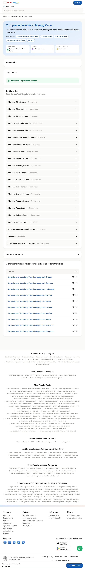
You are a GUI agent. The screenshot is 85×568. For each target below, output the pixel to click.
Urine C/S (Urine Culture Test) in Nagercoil (66, 406)
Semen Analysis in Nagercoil (41, 406)
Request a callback (29, 518)
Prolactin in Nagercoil (12, 388)
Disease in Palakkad (15, 457)
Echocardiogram (47, 442)
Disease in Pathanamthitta (32, 457)
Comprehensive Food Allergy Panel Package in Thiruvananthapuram (43, 497)
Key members (8, 518)
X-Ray (17, 442)
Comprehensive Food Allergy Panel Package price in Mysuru (29, 319)
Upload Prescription (30, 515)
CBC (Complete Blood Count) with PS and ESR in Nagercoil (60, 413)
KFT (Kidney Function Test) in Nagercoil (18, 406)
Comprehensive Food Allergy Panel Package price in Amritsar (30, 295)
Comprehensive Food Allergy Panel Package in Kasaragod (60, 501)
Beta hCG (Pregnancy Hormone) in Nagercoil (65, 388)
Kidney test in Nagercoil (33, 471)
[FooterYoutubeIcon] (5, 542)
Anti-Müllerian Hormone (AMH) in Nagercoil (23, 431)
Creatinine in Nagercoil (71, 393)
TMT (38, 442)
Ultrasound (25, 442)
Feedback (26, 523)
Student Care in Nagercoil (55, 378)
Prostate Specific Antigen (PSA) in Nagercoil (35, 388)
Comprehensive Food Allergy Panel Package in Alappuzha (61, 499)
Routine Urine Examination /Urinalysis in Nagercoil (58, 396)
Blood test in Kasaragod (72, 357)
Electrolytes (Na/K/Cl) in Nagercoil (64, 416)
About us (6, 515)
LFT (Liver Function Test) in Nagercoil (21, 391)
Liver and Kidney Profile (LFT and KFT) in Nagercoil (20, 418)
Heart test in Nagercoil (53, 468)
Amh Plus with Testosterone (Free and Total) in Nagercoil (28, 423)
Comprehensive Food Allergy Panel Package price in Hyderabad (31, 289)
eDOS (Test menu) (73, 515)
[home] (13, 3)
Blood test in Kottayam (48, 359)
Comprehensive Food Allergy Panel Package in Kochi (24, 487)
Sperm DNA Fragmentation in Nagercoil (27, 426)
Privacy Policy (48, 556)
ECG (32, 442)
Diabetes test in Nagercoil (35, 468)
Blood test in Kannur (56, 357)
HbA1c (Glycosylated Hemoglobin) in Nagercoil (26, 396)
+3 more (30, 40)
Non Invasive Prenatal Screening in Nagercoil (56, 426)
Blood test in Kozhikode (65, 359)
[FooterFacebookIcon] (14, 542)
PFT (56, 442)
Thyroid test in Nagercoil (17, 468)
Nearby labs (27, 526)
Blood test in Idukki (42, 357)
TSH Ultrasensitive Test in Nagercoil (24, 398)
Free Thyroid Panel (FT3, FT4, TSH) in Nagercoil (20, 401)
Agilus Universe (9, 531)
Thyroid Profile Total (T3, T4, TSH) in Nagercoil (54, 411)
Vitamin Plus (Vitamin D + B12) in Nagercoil (61, 423)
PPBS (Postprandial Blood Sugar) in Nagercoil (47, 393)
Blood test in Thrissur (42, 364)
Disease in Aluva (29, 452)
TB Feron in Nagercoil (59, 421)
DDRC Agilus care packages (33, 520)
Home (5, 16)
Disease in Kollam (25, 455)
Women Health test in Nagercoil (20, 473)
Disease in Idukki (42, 452)
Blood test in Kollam (33, 359)
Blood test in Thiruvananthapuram (68, 362)
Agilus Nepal (8, 528)
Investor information (74, 518)
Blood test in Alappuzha (12, 357)
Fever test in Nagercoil (16, 471)
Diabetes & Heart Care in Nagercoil (33, 378)
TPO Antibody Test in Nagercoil (70, 401)
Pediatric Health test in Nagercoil (43, 473)
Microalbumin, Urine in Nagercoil (20, 416)
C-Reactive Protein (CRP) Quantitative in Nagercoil (34, 421)
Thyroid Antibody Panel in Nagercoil (45, 403)
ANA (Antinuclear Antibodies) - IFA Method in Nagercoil (55, 398)
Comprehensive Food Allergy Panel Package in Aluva (60, 487)
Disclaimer (58, 556)
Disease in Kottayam (40, 455)
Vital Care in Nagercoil (16, 375)
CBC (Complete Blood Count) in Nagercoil (56, 408)
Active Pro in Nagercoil (50, 375)
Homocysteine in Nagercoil (67, 403)
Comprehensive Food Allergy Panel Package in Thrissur (63, 494)
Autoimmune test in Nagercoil (65, 473)
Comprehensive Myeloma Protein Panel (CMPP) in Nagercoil (57, 431)
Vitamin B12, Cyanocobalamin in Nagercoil (28, 408)
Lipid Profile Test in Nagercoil (42, 416)
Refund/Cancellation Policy (60, 560)
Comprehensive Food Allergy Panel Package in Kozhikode (24, 489)
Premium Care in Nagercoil (68, 375)
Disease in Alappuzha (14, 452)
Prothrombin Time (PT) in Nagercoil (20, 403)
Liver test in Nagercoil (50, 471)
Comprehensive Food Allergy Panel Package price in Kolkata (29, 301)
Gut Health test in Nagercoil (67, 471)
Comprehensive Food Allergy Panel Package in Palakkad (23, 499)
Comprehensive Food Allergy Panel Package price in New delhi (30, 325)
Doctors (6, 520)
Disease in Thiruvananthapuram (52, 457)
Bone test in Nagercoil (69, 468)
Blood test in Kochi (18, 359)
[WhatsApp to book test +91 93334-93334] (80, 548)
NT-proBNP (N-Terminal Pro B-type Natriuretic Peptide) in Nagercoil (59, 418)
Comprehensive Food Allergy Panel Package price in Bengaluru (30, 331)
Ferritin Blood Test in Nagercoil (45, 391)
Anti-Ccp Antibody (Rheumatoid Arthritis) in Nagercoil (23, 413)
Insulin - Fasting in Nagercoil (66, 391)
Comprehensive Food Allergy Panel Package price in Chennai (30, 277)
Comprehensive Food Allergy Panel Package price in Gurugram (30, 283)
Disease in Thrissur (70, 457)
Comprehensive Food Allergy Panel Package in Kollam (23, 492)
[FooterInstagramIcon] (9, 542)
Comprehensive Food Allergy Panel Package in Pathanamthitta (24, 494)
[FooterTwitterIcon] (23, 542)
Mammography (64, 442)
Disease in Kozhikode (55, 455)
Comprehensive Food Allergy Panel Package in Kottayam (60, 492)
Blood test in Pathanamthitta (47, 362)
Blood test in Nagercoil (13, 362)
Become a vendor (55, 518)
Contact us (7, 523)
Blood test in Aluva (28, 357)
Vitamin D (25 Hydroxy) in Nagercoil (27, 411)
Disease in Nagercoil (71, 455)
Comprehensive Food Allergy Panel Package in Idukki (23, 501)
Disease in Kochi (13, 455)
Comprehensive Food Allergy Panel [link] (22, 16)
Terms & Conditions (71, 556)
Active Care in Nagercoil (32, 375)
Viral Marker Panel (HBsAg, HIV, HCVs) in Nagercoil (34, 428)
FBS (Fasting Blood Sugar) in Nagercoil (19, 393)
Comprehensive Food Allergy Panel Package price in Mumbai (30, 313)
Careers (6, 533)
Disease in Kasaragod (70, 452)
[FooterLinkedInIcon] (18, 542)
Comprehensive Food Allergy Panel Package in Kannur (62, 489)
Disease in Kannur (55, 452)
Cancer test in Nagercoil (33, 476)
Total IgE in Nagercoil (59, 428)
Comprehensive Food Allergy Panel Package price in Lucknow (30, 307)
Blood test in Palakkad (29, 362)
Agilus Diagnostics (10, 526)
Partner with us (54, 515)
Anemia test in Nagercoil (51, 476)
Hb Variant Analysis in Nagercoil (47, 401)
